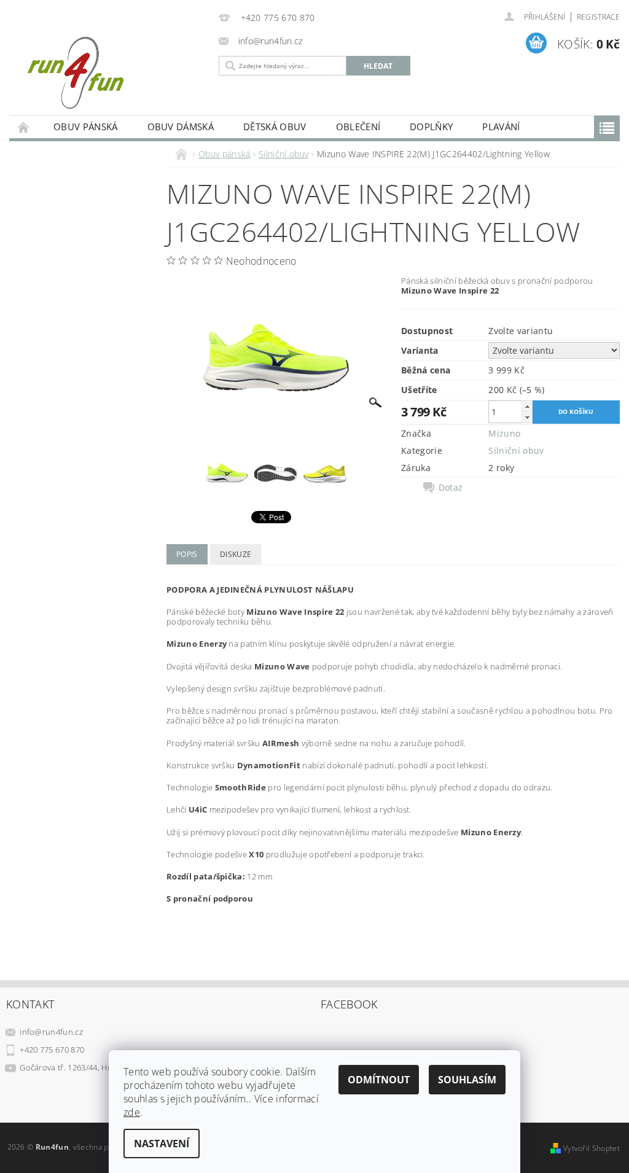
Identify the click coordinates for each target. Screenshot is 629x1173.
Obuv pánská (85, 126)
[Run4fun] (110, 72)
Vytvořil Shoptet (591, 1148)
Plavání (501, 126)
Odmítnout (379, 1079)
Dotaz (451, 487)
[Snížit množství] (527, 417)
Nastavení (161, 1143)
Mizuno (504, 433)
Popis (187, 554)
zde (131, 1112)
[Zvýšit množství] (527, 406)
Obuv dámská (180, 126)
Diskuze (235, 554)
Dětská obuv (275, 126)
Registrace (598, 17)
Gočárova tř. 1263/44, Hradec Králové (89, 1067)
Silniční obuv (516, 450)
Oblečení (358, 126)
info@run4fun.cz (51, 1031)
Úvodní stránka (24, 127)
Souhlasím (467, 1079)
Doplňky (431, 126)
